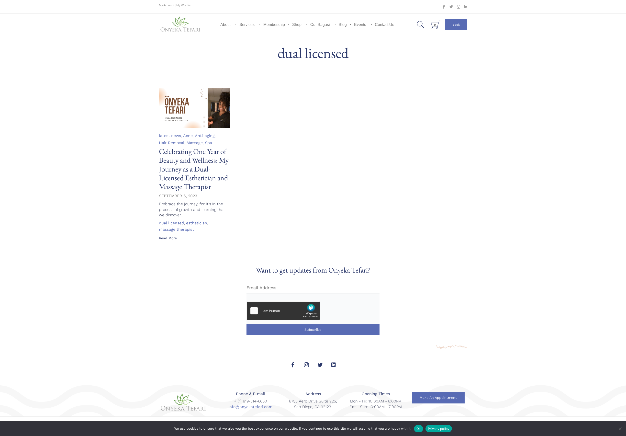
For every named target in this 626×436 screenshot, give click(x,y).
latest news (170, 135)
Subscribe (312, 330)
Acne (188, 135)
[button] (456, 24)
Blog (343, 25)
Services (247, 25)
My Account (167, 5)
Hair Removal (171, 142)
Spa (208, 142)
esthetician (196, 223)
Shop (297, 25)
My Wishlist (183, 5)
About (225, 25)
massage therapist (176, 229)
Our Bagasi (320, 25)
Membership (274, 25)
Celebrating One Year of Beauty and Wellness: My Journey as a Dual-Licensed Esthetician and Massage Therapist (194, 169)
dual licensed (171, 223)
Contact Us (384, 25)
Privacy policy (438, 429)
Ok (418, 429)
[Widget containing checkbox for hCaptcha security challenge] (283, 310)
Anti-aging (205, 135)
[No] (619, 428)
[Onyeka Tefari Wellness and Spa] (180, 24)
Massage (195, 142)
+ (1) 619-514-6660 (250, 401)
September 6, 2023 (178, 196)
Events (360, 25)
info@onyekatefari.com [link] (250, 406)
